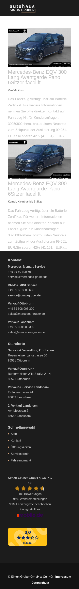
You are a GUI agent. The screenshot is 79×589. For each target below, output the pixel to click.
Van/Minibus (15, 90)
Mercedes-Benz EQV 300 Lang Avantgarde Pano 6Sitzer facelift (37, 77)
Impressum (63, 576)
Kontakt (16, 440)
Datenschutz (40, 582)
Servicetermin (20, 453)
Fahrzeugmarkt (21, 460)
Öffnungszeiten (21, 447)
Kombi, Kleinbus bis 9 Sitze (25, 201)
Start (14, 433)
